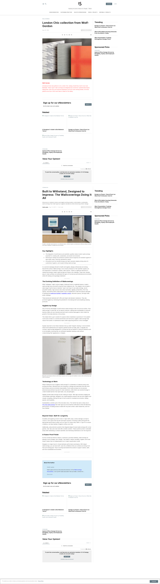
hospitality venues (66, 291)
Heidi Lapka (45, 207)
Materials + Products (105, 12)
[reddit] (69, 34)
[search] (46, 4)
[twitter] (67, 34)
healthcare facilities (55, 291)
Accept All (154, 581)
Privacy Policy (41, 581)
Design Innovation (54, 12)
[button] (43, 4)
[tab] (46, 163)
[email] (71, 34)
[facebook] (62, 34)
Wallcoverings (46, 18)
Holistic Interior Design (80, 12)
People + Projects (92, 12)
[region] (67, 166)
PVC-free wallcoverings (48, 399)
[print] (91, 34)
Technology (45, 187)
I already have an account (67, 179)
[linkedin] (64, 34)
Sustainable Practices (66, 12)
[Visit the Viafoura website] (88, 168)
